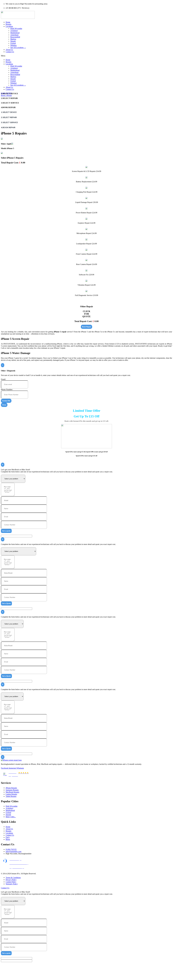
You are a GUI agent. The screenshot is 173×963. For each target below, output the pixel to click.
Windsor (13, 45)
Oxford (13, 43)
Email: (3, 379)
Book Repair (86, 327)
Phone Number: (7, 389)
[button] (86, 56)
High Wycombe (16, 28)
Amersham (14, 35)
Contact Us (10, 52)
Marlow (13, 39)
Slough (13, 41)
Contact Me (6, 401)
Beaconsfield (15, 37)
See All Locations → (18, 48)
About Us (9, 50)
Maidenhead (15, 33)
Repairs (8, 24)
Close (4, 405)
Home (8, 22)
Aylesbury (14, 31)
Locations (9, 26)
